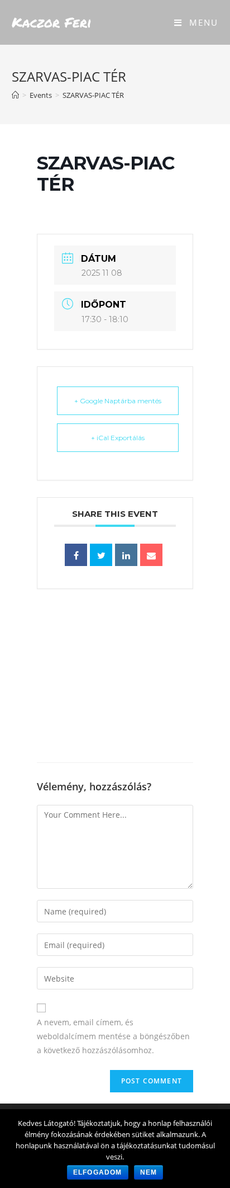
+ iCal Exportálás (118, 437)
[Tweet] (101, 555)
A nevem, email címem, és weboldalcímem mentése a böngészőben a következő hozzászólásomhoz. (113, 1036)
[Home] (15, 95)
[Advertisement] (115, 676)
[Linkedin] (126, 555)
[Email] (151, 555)
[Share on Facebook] (76, 555)
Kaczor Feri (52, 22)
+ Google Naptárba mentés (117, 401)
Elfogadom (97, 1172)
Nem (148, 1172)
